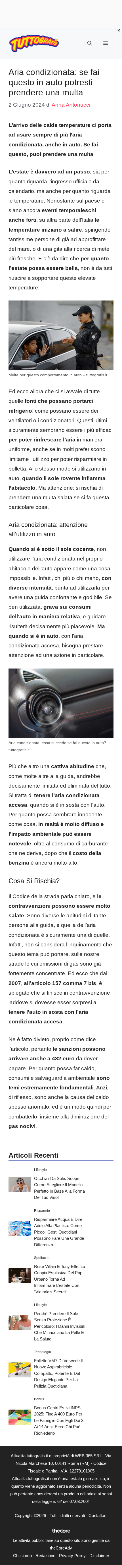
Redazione (45, 1555)
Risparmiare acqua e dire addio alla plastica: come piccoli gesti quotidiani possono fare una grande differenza (59, 1232)
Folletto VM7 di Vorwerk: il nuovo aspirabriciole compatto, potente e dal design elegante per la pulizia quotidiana (58, 1373)
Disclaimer (99, 1555)
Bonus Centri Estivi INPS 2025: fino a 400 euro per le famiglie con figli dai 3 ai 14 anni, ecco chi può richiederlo (58, 1420)
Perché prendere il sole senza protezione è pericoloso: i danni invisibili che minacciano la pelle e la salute (59, 1326)
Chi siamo (22, 1555)
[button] (90, 43)
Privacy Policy (72, 1555)
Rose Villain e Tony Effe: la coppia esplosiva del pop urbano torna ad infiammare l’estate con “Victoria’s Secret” (59, 1279)
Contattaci (98, 1515)
